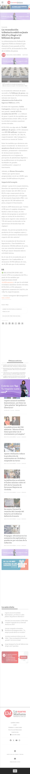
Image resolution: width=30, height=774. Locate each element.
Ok (15, 771)
